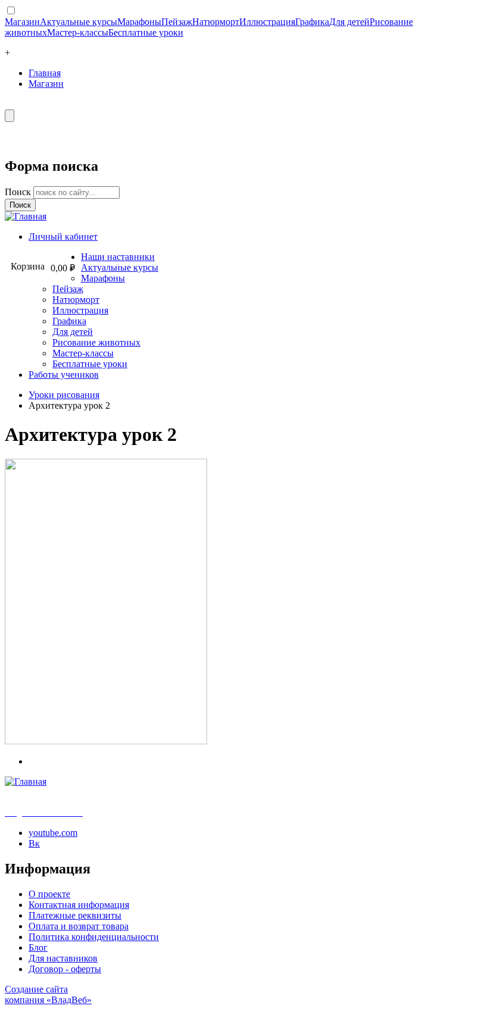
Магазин (22, 22)
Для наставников (63, 958)
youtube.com (53, 833)
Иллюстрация (267, 22)
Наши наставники (118, 257)
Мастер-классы (77, 32)
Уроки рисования (64, 395)
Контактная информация (79, 905)
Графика (312, 22)
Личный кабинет (63, 236)
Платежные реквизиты (75, 915)
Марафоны (139, 22)
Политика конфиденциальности (94, 937)
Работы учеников (64, 374)
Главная (45, 73)
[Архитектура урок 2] (106, 741)
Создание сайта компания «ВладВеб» (48, 994)
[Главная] (25, 216)
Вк (34, 843)
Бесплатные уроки (145, 32)
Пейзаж (176, 22)
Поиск (19, 192)
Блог (38, 947)
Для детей (349, 22)
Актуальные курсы (78, 22)
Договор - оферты (65, 969)
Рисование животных (96, 342)
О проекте (49, 894)
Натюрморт (215, 22)
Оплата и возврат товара (79, 926)
